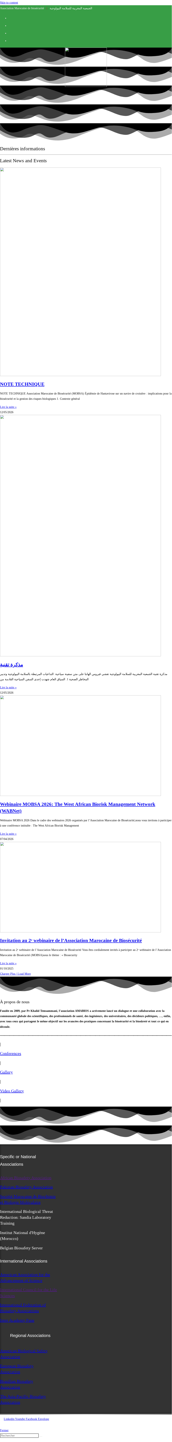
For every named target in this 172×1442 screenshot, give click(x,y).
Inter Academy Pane (17, 1320)
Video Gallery (12, 1091)
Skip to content (9, 2)
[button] (15, 973)
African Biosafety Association (25, 1177)
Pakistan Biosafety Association (26, 1187)
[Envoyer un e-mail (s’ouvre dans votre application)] (10, 40)
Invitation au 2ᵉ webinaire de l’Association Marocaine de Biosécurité (71, 940)
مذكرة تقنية (11, 664)
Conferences (10, 1053)
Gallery (6, 1072)
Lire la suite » (8, 407)
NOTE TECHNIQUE (22, 384)
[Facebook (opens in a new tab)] (10, 17)
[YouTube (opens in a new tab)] (10, 32)
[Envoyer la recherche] (41, 1436)
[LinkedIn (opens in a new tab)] (10, 25)
